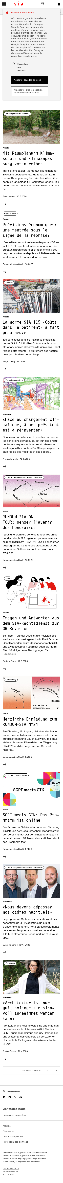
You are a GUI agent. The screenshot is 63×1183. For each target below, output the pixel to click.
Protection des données (15, 1142)
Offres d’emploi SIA (13, 1137)
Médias (7, 1126)
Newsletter (8, 1131)
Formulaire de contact (14, 1115)
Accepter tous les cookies (27, 79)
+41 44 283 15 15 (11, 1169)
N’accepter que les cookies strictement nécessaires (28, 91)
